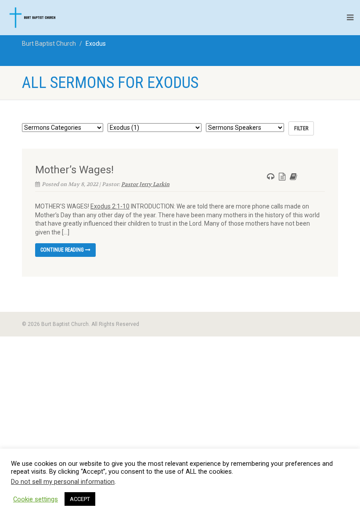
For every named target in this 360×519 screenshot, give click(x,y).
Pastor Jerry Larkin (145, 184)
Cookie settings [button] (35, 499)
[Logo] (57, 17)
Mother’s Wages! (74, 170)
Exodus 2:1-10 (110, 206)
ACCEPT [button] (80, 499)
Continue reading (62, 250)
